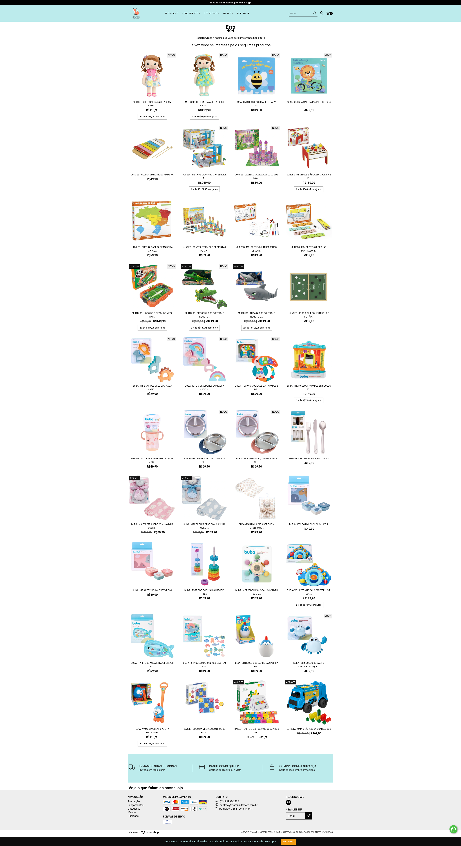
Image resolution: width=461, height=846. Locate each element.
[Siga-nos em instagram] (288, 802)
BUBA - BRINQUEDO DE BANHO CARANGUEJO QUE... (308, 665)
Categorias (211, 13)
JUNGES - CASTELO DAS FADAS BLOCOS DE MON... (256, 176)
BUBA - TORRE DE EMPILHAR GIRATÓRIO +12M (204, 592)
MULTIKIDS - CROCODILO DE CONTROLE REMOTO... (204, 315)
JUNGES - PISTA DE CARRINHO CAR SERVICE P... (204, 176)
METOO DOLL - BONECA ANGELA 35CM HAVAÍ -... (152, 104)
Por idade (243, 13)
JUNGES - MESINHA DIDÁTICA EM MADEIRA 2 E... (309, 176)
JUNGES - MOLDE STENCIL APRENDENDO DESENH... (256, 249)
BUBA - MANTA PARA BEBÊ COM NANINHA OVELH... (152, 526)
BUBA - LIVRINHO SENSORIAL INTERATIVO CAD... (256, 104)
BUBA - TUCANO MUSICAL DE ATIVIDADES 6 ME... (256, 388)
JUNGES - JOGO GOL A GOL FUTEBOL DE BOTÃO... (309, 315)
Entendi (288, 841)
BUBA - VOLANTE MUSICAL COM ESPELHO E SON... (308, 592)
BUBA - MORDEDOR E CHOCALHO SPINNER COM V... (256, 592)
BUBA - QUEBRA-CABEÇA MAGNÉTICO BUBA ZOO (309, 104)
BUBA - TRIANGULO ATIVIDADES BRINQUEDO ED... (309, 388)
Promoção (171, 13)
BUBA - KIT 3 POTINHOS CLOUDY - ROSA (152, 590)
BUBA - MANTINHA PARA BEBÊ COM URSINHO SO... (256, 526)
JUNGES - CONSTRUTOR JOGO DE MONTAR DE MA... (204, 249)
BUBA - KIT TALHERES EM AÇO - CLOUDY (309, 458)
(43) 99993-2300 (229, 801)
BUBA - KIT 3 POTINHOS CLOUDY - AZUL (308, 524)
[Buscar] (314, 13)
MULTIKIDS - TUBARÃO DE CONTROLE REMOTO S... (256, 315)
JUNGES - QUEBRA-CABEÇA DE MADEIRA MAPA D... (152, 249)
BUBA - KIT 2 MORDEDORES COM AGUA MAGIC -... (152, 388)
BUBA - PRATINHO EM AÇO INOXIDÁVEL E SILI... (204, 460)
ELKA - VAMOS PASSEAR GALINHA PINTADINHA (152, 731)
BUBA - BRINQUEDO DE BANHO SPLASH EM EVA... (204, 665)
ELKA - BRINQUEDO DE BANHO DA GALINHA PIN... (256, 665)
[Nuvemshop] (143, 833)
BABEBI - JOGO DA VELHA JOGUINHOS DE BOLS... (204, 731)
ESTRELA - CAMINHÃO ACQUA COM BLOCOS (309, 729)
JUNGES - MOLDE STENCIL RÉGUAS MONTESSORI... (309, 249)
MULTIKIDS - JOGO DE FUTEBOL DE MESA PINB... (152, 315)
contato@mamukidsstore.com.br (239, 805)
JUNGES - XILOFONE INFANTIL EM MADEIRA (152, 174)
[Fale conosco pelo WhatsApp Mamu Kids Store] (453, 829)
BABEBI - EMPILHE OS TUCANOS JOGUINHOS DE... (256, 731)
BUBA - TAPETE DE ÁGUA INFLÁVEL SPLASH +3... (152, 665)
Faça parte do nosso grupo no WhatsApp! (230, 2)
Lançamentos (191, 13)
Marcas (228, 13)
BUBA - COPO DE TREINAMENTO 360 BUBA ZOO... (152, 460)
